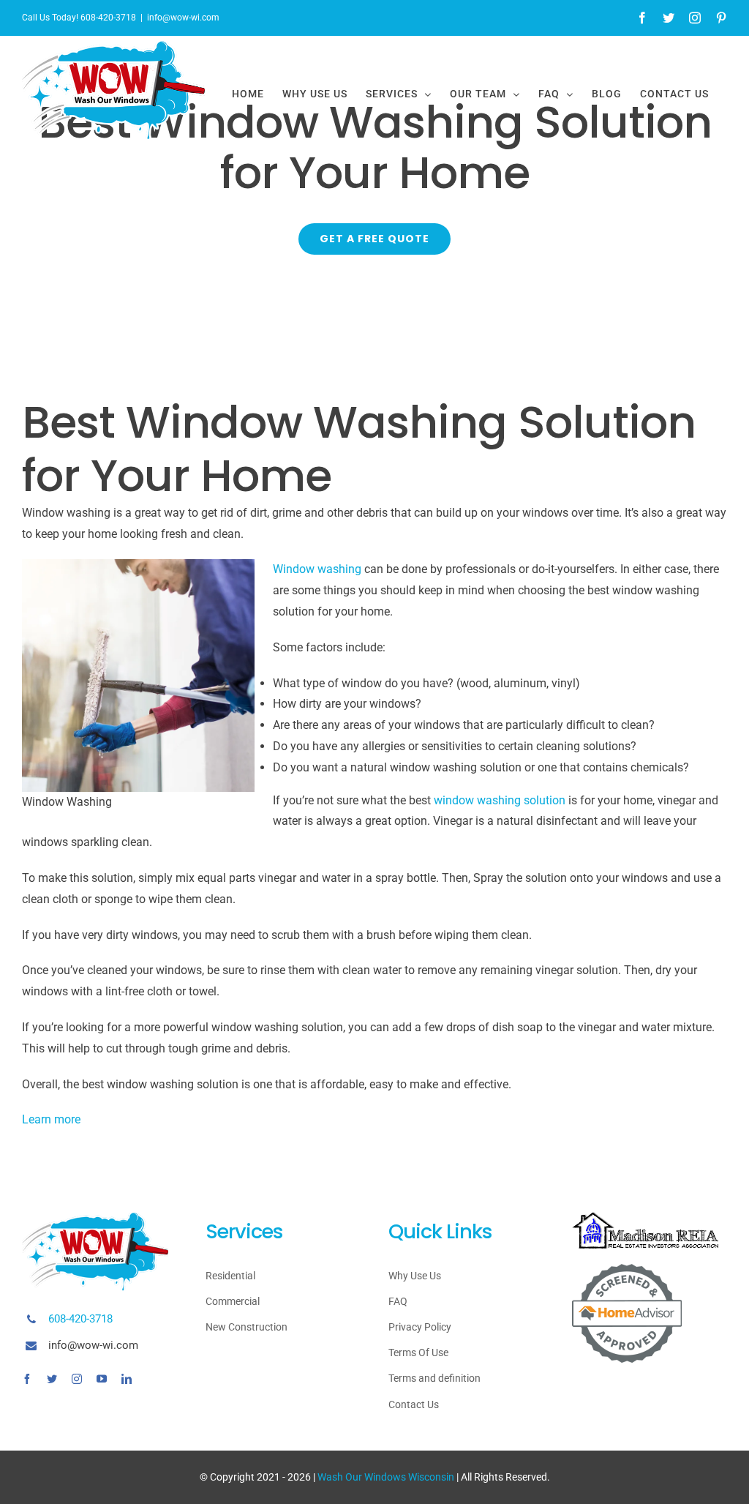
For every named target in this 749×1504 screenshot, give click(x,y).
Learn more (51, 1119)
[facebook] (27, 1379)
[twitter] (52, 1379)
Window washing (317, 569)
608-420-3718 (80, 1318)
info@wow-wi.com (183, 17)
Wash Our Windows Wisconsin (385, 1477)
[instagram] (77, 1379)
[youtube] (102, 1379)
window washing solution (499, 800)
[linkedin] (126, 1379)
